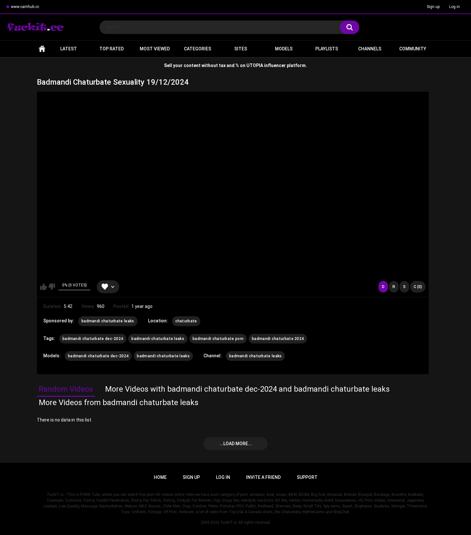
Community (412, 48)
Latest (68, 48)
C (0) (418, 286)
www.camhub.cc (25, 6)
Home (42, 49)
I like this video (43, 287)
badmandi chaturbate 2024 (278, 338)
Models (284, 48)
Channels (369, 48)
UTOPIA (254, 65)
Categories (197, 48)
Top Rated (111, 48)
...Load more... (235, 443)
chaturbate (186, 321)
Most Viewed (155, 48)
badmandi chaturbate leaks (107, 321)
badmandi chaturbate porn (218, 338)
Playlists (326, 48)
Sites (240, 48)
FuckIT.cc (229, 522)
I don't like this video (51, 287)
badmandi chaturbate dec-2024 (92, 338)
